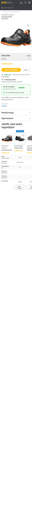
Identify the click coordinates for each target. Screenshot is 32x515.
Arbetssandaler (15, 12)
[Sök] (2, 8)
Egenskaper (7, 118)
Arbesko (4, 106)
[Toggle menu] (29, 2)
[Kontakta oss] (21, 2)
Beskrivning (7, 112)
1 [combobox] (25, 70)
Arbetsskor (6, 12)
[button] (16, 57)
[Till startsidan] (7, 2)
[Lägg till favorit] (28, 25)
